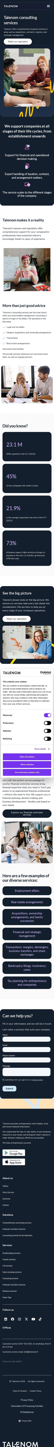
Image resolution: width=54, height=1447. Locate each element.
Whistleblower (27, 1412)
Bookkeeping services (11, 1253)
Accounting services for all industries (17, 1235)
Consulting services (10, 1278)
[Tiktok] (40, 1319)
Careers (6, 1205)
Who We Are (8, 1192)
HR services (7, 1265)
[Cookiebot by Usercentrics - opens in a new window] (40, 672)
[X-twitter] (26, 1319)
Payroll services (9, 1259)
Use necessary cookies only (27, 772)
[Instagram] (19, 1319)
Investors (6, 1198)
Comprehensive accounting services (17, 1222)
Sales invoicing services (12, 1272)
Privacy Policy (27, 1400)
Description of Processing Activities (27, 1406)
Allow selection (27, 764)
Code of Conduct (20, 1391)
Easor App (7, 1297)
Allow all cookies (27, 757)
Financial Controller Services (14, 1229)
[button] (49, 6)
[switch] (47, 723)
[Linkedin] (6, 1319)
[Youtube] (33, 1319)
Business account (10, 1291)
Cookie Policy (35, 1391)
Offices (5, 1186)
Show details (40, 749)
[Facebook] (12, 1319)
